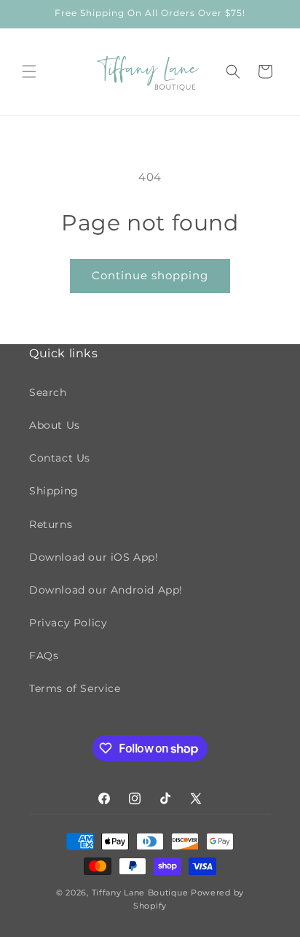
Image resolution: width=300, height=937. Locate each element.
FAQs (43, 655)
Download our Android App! (106, 589)
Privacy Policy (68, 622)
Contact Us (59, 457)
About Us (54, 425)
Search (48, 392)
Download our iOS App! (94, 557)
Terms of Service (75, 688)
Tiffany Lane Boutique (140, 892)
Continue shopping (150, 275)
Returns (50, 524)
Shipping (54, 490)
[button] (29, 71)
